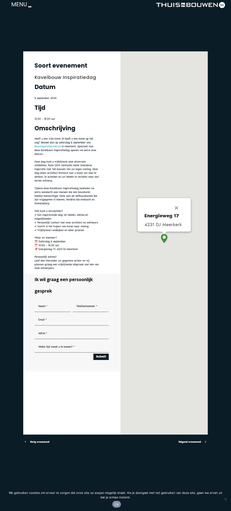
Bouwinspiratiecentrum (48, 146)
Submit (101, 356)
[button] (164, 238)
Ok (117, 504)
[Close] (176, 207)
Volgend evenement (189, 441)
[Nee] (225, 499)
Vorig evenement (39, 441)
